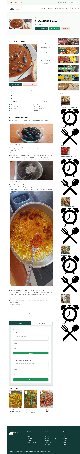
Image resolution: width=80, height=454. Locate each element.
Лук (36, 104)
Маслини (14, 104)
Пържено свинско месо (67, 206)
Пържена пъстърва (66, 303)
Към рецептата (40, 28)
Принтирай (54, 28)
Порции (46, 101)
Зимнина (61, 50)
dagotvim (19, 91)
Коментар (21, 323)
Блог (71, 8)
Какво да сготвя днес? (61, 8)
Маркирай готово (16, 144)
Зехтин (14, 106)
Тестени (61, 86)
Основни (37, 17)
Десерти (62, 41)
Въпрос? (43, 323)
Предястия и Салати (66, 68)
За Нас (77, 8)
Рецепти (50, 8)
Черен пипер (36, 110)
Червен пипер (38, 108)
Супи (36, 391)
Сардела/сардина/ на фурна (69, 255)
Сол (11, 110)
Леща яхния (31, 410)
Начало (43, 8)
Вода (36, 106)
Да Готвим (20, 451)
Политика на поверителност (42, 451)
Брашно (14, 108)
